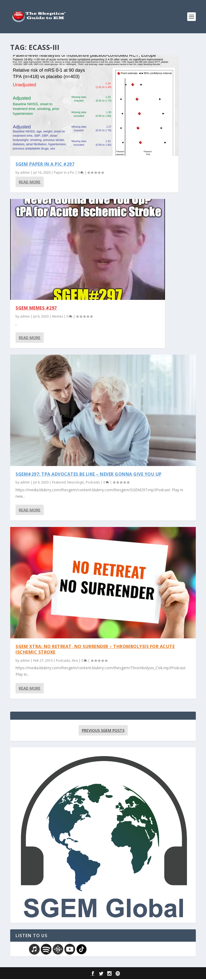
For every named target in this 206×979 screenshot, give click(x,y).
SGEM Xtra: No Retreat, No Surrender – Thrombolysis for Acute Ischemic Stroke (95, 649)
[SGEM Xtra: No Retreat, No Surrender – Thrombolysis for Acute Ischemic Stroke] (103, 582)
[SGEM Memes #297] (87, 249)
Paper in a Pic (64, 172)
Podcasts (93, 482)
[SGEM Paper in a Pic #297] (94, 105)
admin (25, 172)
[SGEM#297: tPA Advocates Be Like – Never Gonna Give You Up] (103, 410)
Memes (57, 316)
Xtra (75, 660)
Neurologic (75, 482)
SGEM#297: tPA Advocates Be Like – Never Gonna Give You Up (89, 474)
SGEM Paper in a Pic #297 (45, 164)
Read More (30, 181)
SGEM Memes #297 (36, 308)
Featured (59, 482)
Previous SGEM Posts (103, 730)
